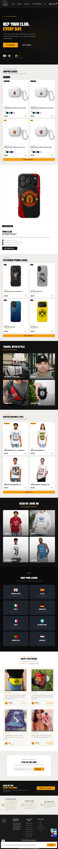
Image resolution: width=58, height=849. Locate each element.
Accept (51, 845)
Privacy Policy (29, 827)
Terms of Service (29, 829)
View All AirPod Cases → (29, 159)
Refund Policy (29, 825)
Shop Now (11, 45)
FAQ (45, 3)
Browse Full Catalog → (46, 788)
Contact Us (27, 3)
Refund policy (29, 836)
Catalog (19, 3)
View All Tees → (29, 492)
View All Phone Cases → (29, 335)
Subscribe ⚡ (38, 769)
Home (13, 3)
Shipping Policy (29, 823)
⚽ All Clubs (6, 77)
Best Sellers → (28, 45)
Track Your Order (37, 3)
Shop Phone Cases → (9, 248)
